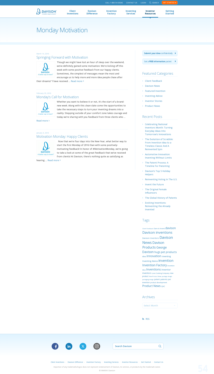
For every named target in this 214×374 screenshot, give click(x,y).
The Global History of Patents (161, 197)
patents (163, 279)
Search (155, 2)
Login (143, 2)
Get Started (169, 2)
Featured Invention (155, 90)
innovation (154, 256)
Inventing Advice (153, 95)
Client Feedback (153, 80)
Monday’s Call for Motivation (57, 97)
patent (157, 279)
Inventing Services (131, 12)
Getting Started (169, 12)
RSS (147, 318)
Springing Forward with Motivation (62, 57)
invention (166, 260)
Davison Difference (91, 12)
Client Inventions (72, 12)
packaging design (148, 279)
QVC (163, 286)
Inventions (153, 269)
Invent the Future (154, 184)
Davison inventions (157, 232)
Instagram (96, 346)
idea (144, 256)
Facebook (55, 346)
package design (167, 276)
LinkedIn (69, 346)
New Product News (155, 276)
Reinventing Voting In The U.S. (161, 179)
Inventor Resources (150, 12)
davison (170, 228)
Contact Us (131, 2)
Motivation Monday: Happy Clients (62, 136)
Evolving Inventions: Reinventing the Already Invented (157, 206)
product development (158, 282)
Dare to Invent (159, 228)
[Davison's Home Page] (46, 11)
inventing (166, 256)
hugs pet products (165, 252)
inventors (146, 273)
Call (114, 2)
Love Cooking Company (160, 273)
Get (157, 61)
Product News (152, 105)
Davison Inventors (150, 238)
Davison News (152, 85)
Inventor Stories (153, 100)
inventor (166, 269)
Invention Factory (111, 12)
